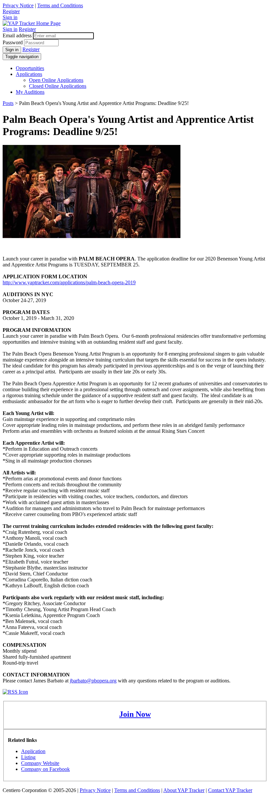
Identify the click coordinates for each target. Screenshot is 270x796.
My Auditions (30, 92)
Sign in (10, 17)
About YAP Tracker (183, 790)
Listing (28, 757)
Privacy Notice (18, 5)
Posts (8, 103)
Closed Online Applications (57, 86)
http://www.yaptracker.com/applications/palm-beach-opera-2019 (69, 282)
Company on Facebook (45, 769)
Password (13, 42)
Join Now (135, 714)
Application (33, 751)
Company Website (40, 763)
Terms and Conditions (60, 5)
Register (11, 11)
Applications (29, 74)
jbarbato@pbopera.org (93, 680)
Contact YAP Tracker (230, 790)
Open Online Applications (56, 80)
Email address (17, 35)
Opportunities (30, 68)
